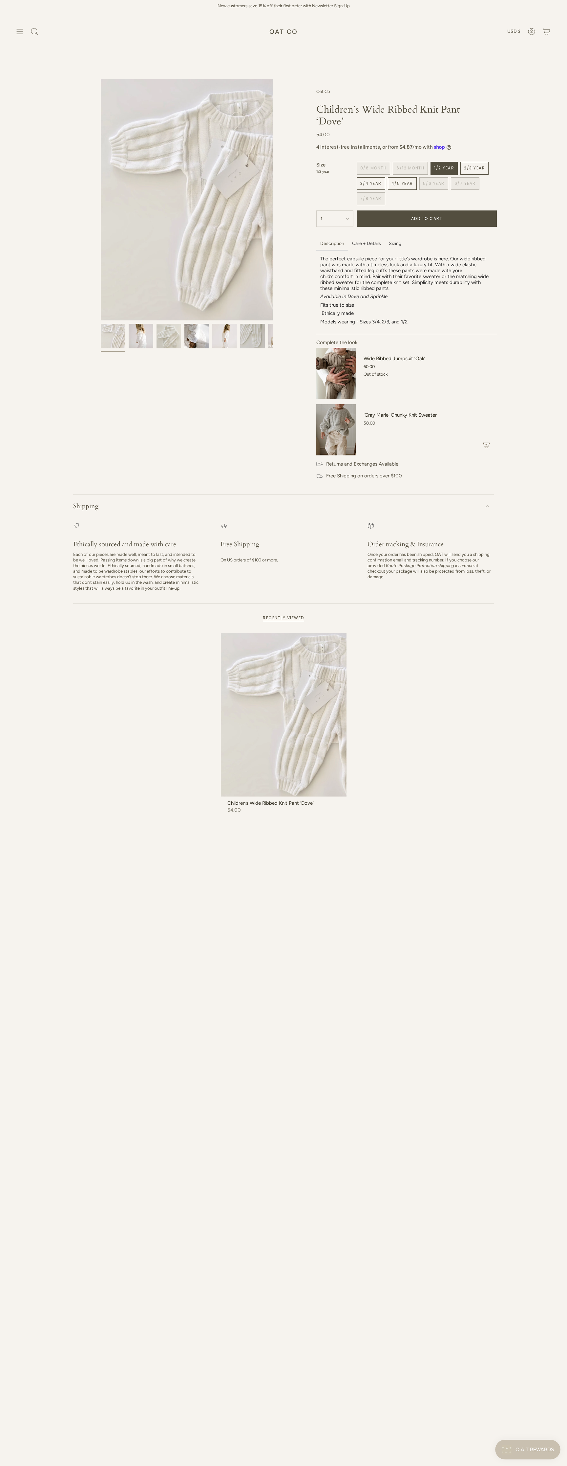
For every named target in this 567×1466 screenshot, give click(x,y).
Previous (100, 200)
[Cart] (546, 31)
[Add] (486, 445)
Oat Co (323, 91)
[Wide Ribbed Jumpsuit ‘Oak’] (336, 373)
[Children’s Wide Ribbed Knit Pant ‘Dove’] (283, 715)
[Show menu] (19, 31)
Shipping (85, 506)
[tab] (332, 244)
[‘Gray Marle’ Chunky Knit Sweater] (336, 429)
